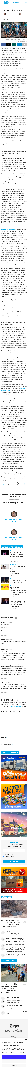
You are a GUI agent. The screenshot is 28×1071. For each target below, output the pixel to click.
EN (26, 2)
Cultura (6, 7)
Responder (4, 627)
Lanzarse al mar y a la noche (18, 580)
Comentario (5, 718)
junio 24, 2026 (20, 582)
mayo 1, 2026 (13, 596)
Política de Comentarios (15, 706)
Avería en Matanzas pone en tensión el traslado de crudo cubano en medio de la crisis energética (10, 923)
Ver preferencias (14, 1065)
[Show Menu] (2, 2)
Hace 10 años (9, 622)
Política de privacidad (13, 1069)
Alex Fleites (14, 582)
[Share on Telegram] (19, 44)
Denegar (14, 1061)
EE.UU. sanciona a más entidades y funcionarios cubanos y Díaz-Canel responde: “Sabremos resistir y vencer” (16, 1007)
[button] (25, 1039)
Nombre (4, 737)
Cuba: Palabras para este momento (15, 944)
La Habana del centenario (12, 997)
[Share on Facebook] (3, 44)
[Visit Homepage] (13, 2)
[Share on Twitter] (8, 44)
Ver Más (14, 611)
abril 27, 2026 (13, 608)
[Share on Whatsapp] (14, 44)
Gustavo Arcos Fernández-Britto (14, 520)
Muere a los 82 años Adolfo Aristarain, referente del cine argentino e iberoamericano (18, 602)
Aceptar (14, 1057)
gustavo (21, 16)
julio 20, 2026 (13, 561)
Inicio (2, 7)
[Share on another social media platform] (24, 44)
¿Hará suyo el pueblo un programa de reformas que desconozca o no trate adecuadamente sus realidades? (15, 949)
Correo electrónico (7, 744)
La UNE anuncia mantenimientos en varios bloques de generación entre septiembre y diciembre (15, 933)
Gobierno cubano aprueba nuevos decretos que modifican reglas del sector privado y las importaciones (15, 940)
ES (23, 2)
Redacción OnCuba (16, 559)
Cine (11, 7)
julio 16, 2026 (13, 575)
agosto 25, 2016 (6, 19)
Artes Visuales (14, 564)
